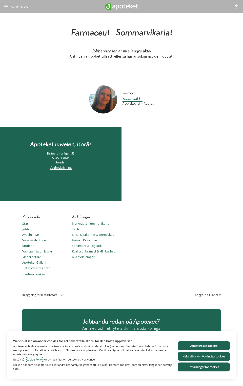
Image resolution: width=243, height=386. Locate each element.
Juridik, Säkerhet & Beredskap (93, 235)
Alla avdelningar (83, 257)
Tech (75, 229)
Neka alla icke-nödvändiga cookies (203, 356)
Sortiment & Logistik (87, 246)
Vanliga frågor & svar (37, 251)
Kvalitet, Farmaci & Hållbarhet (93, 251)
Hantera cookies (33, 274)
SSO (63, 295)
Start (26, 224)
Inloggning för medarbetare (39, 295)
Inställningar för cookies (204, 367)
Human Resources (85, 240)
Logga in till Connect (208, 295)
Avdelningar (30, 235)
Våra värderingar (34, 240)
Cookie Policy (34, 359)
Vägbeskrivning (61, 167)
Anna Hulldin (132, 98)
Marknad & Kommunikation (91, 224)
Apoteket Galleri (34, 262)
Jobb (25, 229)
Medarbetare (31, 257)
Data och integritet (36, 268)
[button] (236, 6)
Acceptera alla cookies (204, 346)
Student (28, 246)
